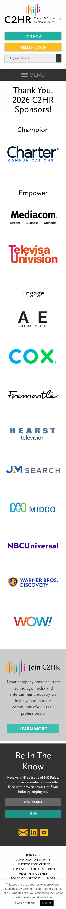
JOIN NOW (33, 36)
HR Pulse (18, 869)
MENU (36, 75)
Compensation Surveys (33, 860)
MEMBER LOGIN (33, 48)
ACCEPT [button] (46, 903)
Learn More (33, 729)
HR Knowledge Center (33, 864)
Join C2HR (33, 855)
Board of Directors (26, 878)
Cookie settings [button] (25, 903)
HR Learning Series (33, 873)
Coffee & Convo (43, 869)
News (51, 878)
